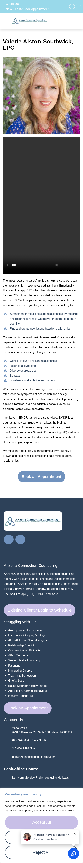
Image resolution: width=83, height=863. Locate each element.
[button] (67, 21)
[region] (41, 825)
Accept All (41, 822)
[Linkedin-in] (78, 6)
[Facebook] (72, 6)
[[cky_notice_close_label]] (79, 791)
